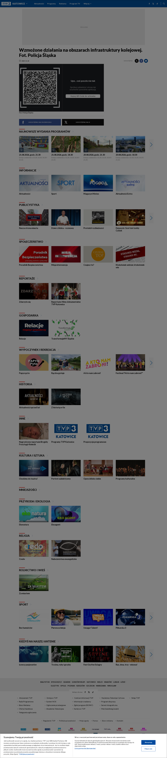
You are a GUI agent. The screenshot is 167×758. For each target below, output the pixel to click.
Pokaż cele (148, 749)
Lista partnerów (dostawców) (85, 748)
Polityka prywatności (26, 754)
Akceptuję (148, 742)
